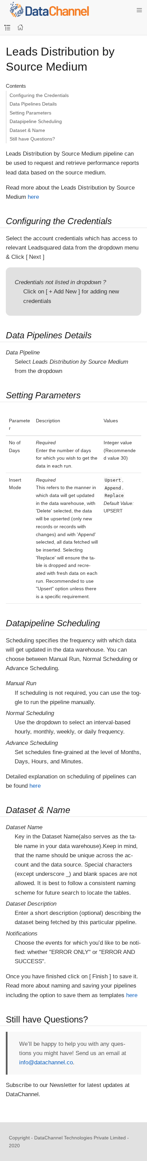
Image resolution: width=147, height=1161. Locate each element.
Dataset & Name (27, 130)
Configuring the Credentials (39, 95)
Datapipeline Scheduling (36, 121)
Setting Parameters (30, 113)
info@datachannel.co (46, 1062)
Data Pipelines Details (33, 104)
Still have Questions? (32, 139)
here (33, 197)
